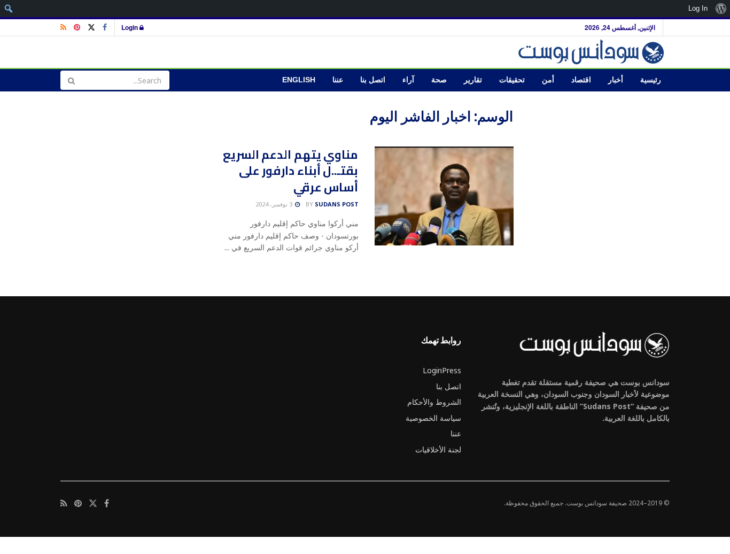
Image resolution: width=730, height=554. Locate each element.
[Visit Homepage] (593, 52)
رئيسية (650, 80)
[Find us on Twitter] (91, 27)
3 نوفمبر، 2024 (274, 204)
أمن (548, 80)
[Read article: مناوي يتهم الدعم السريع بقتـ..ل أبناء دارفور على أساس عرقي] (444, 196)
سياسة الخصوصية (433, 418)
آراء (408, 80)
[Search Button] (71, 80)
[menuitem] (720, 8)
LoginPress (442, 370)
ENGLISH (298, 80)
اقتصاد (581, 80)
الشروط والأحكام (434, 402)
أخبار (615, 80)
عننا (337, 80)
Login (130, 27)
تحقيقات (512, 80)
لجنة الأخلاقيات (438, 449)
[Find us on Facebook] (105, 27)
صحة (439, 80)
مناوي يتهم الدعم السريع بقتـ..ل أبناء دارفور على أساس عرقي (291, 171)
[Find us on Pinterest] (77, 27)
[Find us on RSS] (63, 27)
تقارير (473, 80)
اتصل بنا (372, 80)
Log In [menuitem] (698, 8)
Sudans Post (337, 204)
